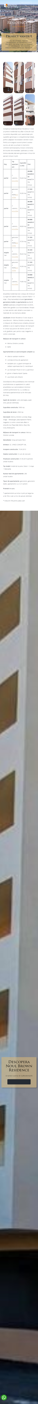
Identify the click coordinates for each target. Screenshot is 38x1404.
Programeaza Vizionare (25, 5)
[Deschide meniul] (33, 5)
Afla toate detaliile (19, 1082)
